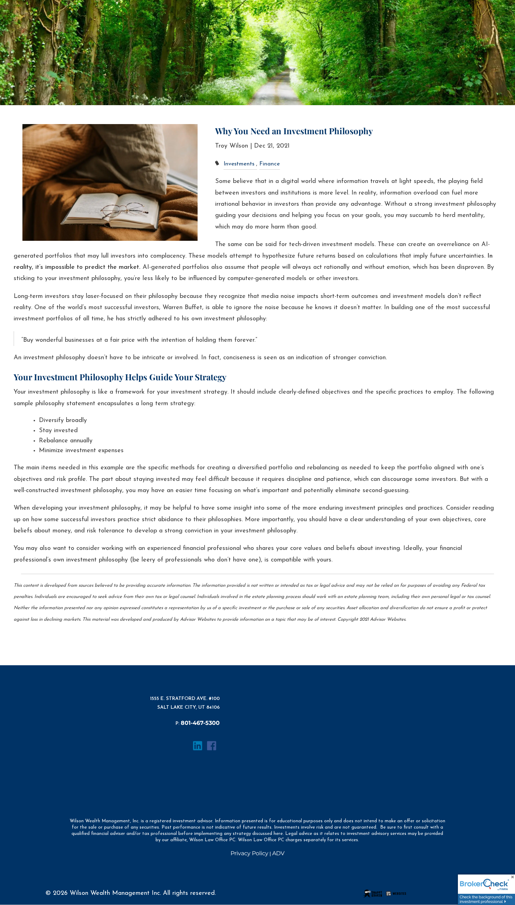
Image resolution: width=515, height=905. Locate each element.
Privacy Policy (249, 853)
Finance (269, 164)
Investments (239, 164)
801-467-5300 (200, 723)
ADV (278, 853)
